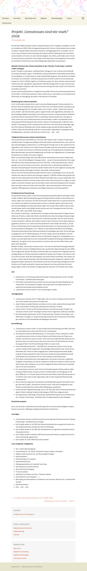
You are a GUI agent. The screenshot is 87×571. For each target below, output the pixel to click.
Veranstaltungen (56, 18)
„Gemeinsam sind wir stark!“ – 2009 (60, 501)
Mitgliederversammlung (21, 552)
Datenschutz (15, 567)
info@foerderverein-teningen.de (24, 514)
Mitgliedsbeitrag (19, 531)
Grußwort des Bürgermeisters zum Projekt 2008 (32, 497)
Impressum (17, 548)
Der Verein (16, 18)
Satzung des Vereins (20, 558)
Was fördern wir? (30, 18)
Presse (69, 18)
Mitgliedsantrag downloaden (23, 528)
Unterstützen (6, 23)
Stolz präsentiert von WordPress (31, 567)
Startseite (5, 18)
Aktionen (44, 18)
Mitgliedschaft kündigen (21, 555)
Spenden (16, 535)
